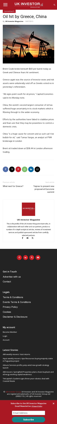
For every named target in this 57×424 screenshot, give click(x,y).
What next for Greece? (13, 186)
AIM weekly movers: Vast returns (16, 354)
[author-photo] (28, 216)
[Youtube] (37, 257)
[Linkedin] (31, 169)
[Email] (37, 169)
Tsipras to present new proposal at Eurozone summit (43, 189)
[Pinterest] (18, 169)
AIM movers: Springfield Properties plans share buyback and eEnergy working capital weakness (28, 373)
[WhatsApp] (24, 169)
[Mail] (28, 238)
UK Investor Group (13, 391)
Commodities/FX (9, 11)
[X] (12, 169)
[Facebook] (5, 169)
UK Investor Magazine (14, 21)
